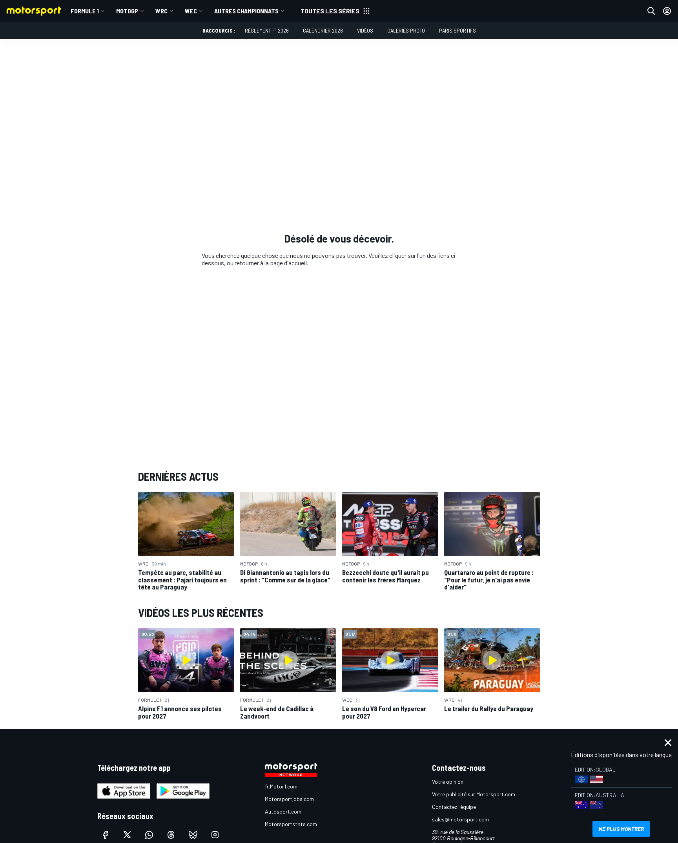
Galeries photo (406, 30)
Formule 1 (85, 11)
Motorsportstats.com (291, 824)
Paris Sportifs (457, 30)
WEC (191, 11)
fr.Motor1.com (281, 786)
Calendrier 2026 (323, 30)
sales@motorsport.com (460, 819)
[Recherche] (651, 11)
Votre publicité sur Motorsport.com (473, 794)
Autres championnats (246, 11)
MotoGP (127, 11)
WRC (161, 11)
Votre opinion (447, 781)
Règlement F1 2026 (267, 30)
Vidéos (365, 30)
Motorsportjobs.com (289, 799)
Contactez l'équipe (454, 806)
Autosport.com (283, 811)
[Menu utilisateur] (667, 11)
